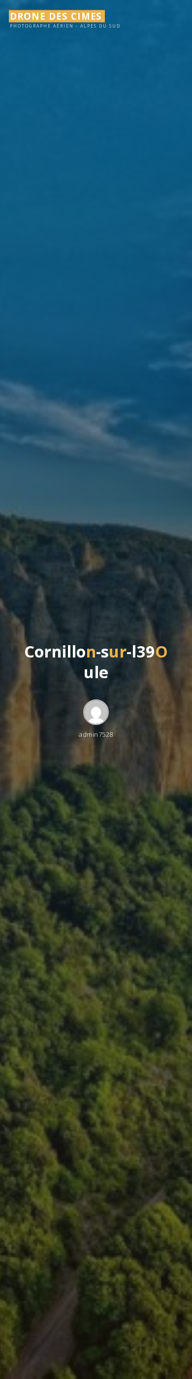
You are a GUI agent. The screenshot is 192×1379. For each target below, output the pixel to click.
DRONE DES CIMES (56, 16)
